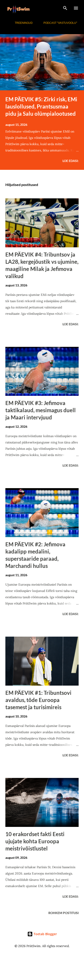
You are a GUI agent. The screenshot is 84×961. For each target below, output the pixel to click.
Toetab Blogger (45, 934)
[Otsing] (65, 8)
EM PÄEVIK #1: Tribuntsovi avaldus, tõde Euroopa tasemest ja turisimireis (38, 699)
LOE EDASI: (70, 161)
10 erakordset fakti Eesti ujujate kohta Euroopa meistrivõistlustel (35, 841)
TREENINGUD (24, 22)
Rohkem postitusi (63, 913)
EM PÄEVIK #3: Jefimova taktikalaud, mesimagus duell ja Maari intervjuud (40, 410)
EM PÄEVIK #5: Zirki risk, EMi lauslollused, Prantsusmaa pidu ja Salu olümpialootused (41, 106)
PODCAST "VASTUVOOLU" (60, 22)
